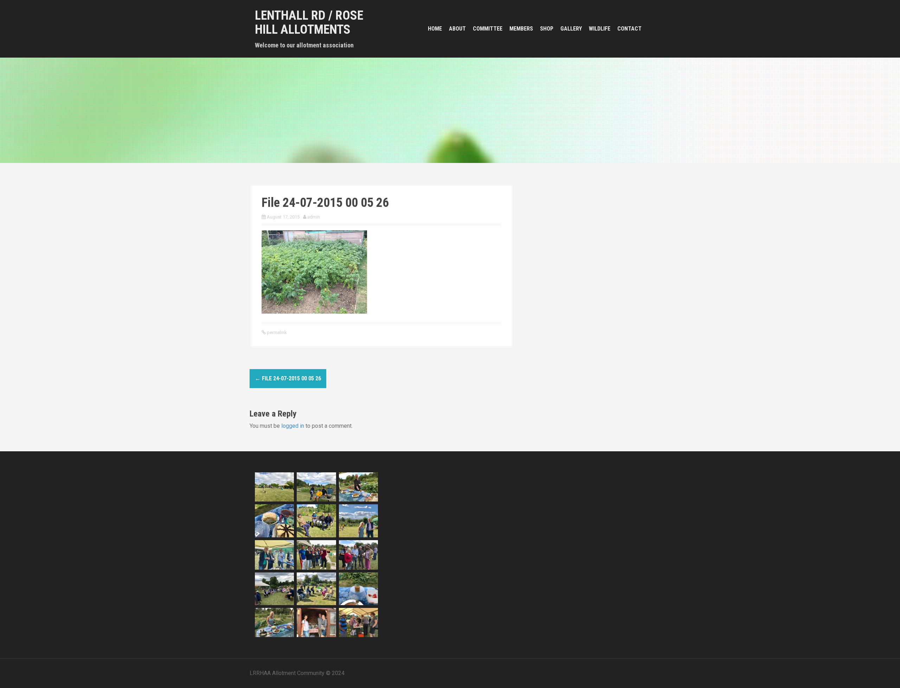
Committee (487, 28)
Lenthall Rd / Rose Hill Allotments (309, 22)
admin (313, 216)
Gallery (571, 28)
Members (521, 28)
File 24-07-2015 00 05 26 (288, 378)
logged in (292, 425)
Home (435, 28)
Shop (546, 28)
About (457, 28)
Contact (629, 28)
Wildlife (599, 28)
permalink (276, 332)
